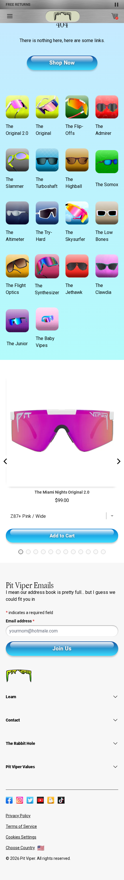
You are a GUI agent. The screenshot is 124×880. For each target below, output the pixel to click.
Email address (20, 621)
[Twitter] (30, 800)
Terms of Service (21, 826)
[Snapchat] (50, 800)
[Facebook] (9, 800)
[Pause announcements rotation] (116, 4)
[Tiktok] (61, 800)
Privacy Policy (18, 815)
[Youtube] (40, 800)
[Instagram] (19, 800)
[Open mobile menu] (10, 16)
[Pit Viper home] (62, 16)
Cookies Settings (21, 837)
